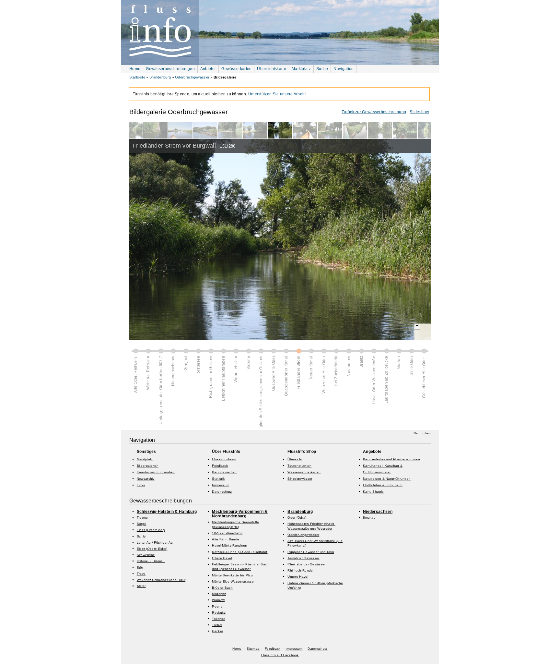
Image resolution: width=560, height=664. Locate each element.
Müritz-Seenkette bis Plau (232, 575)
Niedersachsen (377, 511)
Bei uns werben (224, 472)
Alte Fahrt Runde (225, 539)
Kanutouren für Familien (156, 472)
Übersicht (294, 459)
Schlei (141, 536)
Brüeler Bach (222, 587)
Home (134, 68)
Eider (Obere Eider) (152, 548)
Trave (141, 573)
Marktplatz (301, 68)
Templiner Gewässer (303, 558)
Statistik (218, 478)
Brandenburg (160, 77)
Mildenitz (219, 594)
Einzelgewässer (299, 478)
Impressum (220, 485)
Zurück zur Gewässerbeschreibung (374, 112)
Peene (217, 606)
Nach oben (422, 433)
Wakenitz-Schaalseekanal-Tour (161, 580)
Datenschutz (222, 491)
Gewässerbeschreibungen (170, 68)
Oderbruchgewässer (192, 77)
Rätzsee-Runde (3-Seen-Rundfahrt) (240, 552)
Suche (322, 68)
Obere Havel (222, 558)
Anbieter (208, 68)
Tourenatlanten (299, 465)
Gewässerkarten (236, 68)
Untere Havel (297, 576)
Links (141, 485)
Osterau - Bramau (151, 561)
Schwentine (146, 555)
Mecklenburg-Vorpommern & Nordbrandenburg (239, 514)
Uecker (217, 631)
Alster (141, 586)
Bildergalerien (147, 465)
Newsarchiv (146, 478)
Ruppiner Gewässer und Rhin (310, 552)
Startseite (137, 77)
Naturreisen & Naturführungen (387, 478)
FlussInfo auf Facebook (280, 655)
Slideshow (419, 112)
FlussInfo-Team (224, 459)
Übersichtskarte (271, 68)
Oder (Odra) (296, 517)
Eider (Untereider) (151, 530)
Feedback (220, 465)
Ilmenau (369, 517)
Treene (142, 517)
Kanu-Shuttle (373, 491)
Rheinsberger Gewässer (306, 564)
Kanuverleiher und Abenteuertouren (391, 459)
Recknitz (218, 612)
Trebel (217, 625)
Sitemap (253, 648)
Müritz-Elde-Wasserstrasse (233, 581)
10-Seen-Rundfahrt (227, 533)
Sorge (141, 523)
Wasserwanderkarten (304, 472)
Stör (140, 567)
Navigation (343, 68)
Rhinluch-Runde (300, 570)
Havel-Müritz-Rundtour (229, 545)
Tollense (218, 619)
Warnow (218, 600)
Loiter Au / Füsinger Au (155, 542)
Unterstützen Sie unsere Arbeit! (277, 94)
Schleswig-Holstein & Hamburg (167, 511)
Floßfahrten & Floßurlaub (382, 485)
